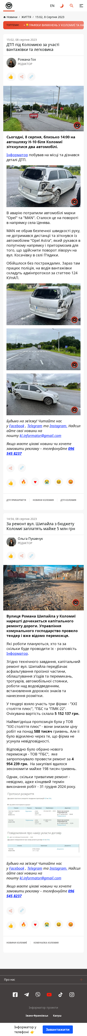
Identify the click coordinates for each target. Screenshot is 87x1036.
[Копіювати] (31, 77)
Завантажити (58, 1029)
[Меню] (81, 5)
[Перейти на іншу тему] (61, 5)
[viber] (37, 994)
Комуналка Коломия (46, 942)
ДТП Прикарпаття (16, 500)
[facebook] (15, 994)
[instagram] (71, 994)
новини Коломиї (16, 942)
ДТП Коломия (68, 500)
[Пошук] (71, 5)
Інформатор (17, 154)
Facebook (16, 425)
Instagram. (58, 425)
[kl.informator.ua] (9, 5)
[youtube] (49, 994)
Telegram (34, 425)
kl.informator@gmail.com (40, 435)
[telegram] (26, 994)
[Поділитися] (22, 77)
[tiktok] (60, 994)
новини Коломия (43, 500)
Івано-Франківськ (37, 1015)
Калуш (57, 1015)
